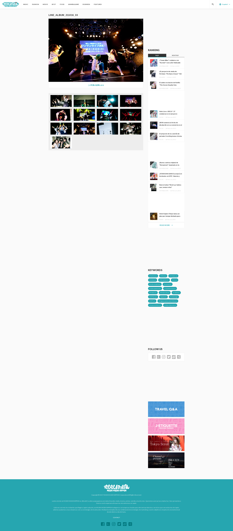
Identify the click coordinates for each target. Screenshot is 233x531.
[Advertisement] (166, 29)
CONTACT (116, 517)
